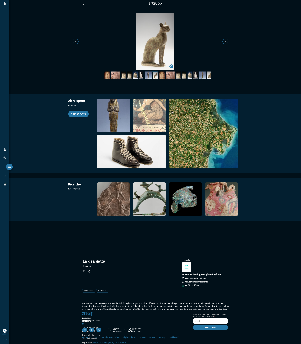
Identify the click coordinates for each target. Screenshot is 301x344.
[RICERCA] (4, 176)
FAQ (96, 337)
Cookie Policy (174, 337)
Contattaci (86, 337)
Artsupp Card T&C (147, 337)
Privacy (162, 337)
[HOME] (4, 149)
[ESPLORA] (4, 157)
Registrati (210, 327)
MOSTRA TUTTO (78, 114)
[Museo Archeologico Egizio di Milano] (205, 267)
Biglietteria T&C (130, 337)
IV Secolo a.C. (102, 290)
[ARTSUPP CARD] (4, 184)
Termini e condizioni (110, 337)
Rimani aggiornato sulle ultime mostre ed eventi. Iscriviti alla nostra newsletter (209, 315)
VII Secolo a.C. (89, 290)
